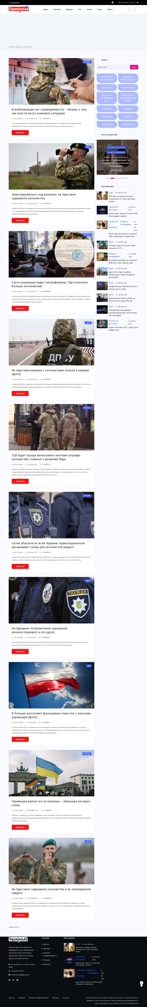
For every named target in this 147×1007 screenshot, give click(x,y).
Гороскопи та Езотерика (107, 78)
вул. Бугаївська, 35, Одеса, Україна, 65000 (22, 965)
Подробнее (20, 133)
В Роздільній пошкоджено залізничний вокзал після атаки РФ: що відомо (123, 312)
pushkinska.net (132, 1003)
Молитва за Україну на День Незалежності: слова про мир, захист (122, 199)
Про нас (46, 944)
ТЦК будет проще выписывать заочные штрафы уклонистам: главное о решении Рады (46, 457)
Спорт (89, 9)
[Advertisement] (74, 30)
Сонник (107, 116)
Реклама (46, 960)
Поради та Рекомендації (106, 98)
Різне (109, 9)
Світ (80, 9)
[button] (107, 178)
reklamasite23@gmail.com (20, 975)
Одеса (45, 9)
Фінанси (69, 9)
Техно (99, 9)
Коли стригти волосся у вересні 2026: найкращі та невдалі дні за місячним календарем (116, 161)
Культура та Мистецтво (128, 78)
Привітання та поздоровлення (128, 98)
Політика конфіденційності (50, 954)
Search (134, 67)
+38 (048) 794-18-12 (17, 971)
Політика (57, 9)
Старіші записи (14, 927)
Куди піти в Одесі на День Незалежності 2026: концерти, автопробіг (122, 274)
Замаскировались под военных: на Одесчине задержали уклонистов (44, 196)
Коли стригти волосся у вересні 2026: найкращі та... (38, 3)
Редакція (46, 949)
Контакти (46, 964)
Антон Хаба (18, 118)
